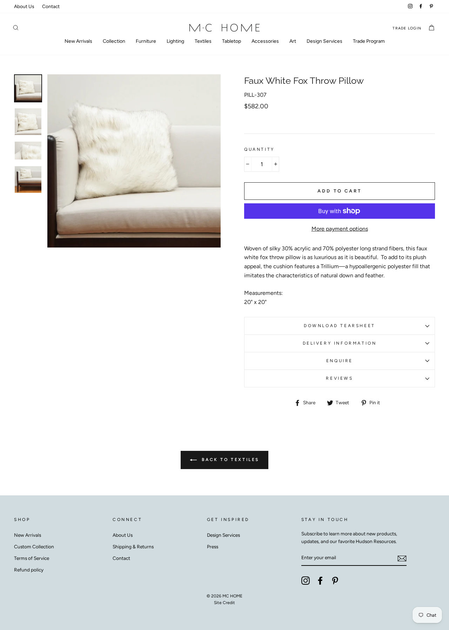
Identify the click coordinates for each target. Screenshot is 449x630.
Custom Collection (34, 546)
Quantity (259, 149)
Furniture (146, 41)
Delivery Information (340, 343)
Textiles (203, 41)
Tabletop (231, 41)
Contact (51, 6)
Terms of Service (31, 558)
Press (212, 546)
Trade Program (369, 41)
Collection (114, 41)
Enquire (339, 360)
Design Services (324, 41)
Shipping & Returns (133, 546)
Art (292, 41)
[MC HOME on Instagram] (305, 580)
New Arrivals (78, 41)
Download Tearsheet (339, 325)
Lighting (175, 41)
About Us (24, 6)
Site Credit (224, 602)
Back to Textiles (229, 459)
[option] (134, 161)
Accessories (265, 41)
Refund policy (28, 570)
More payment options (339, 228)
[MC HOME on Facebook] (320, 580)
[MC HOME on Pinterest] (335, 580)
